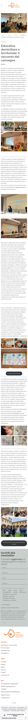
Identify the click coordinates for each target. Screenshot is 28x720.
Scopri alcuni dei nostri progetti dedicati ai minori (14, 543)
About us (3, 669)
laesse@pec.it (4, 653)
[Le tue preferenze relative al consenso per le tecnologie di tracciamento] (25, 717)
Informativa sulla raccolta (9, 718)
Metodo (3, 664)
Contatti (3, 672)
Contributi (3, 689)
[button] (1, 5)
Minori (3, 64)
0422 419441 (21, 707)
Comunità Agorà (14, 413)
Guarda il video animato (14, 373)
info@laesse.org (5, 650)
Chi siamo (3, 661)
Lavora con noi (5, 675)
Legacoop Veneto (20, 187)
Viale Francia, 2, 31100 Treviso (9, 645)
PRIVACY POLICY (5, 695)
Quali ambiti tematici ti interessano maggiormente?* (13, 588)
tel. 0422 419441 (5, 647)
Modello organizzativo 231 (8, 686)
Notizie (3, 667)
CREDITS (23, 710)
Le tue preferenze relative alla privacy (15, 715)
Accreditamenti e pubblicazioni (9, 683)
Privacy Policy (15, 607)
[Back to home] (14, 5)
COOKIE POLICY (5, 697)
